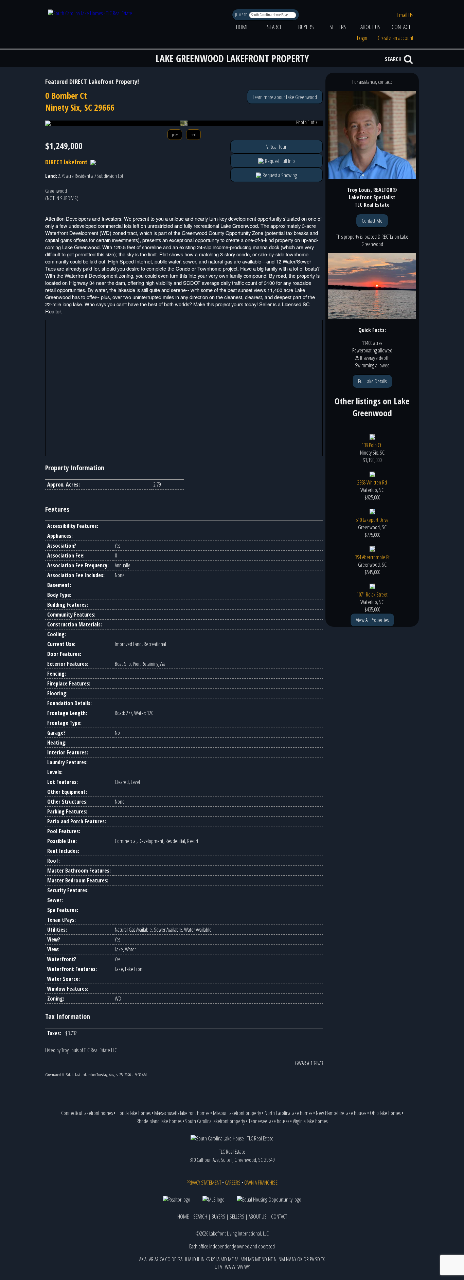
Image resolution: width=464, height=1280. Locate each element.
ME (231, 1259)
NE (270, 1259)
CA (162, 1259)
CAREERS (232, 1182)
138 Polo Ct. (372, 445)
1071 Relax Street (372, 594)
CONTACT (401, 27)
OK (299, 1259)
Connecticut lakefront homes (87, 1113)
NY (294, 1259)
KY (213, 1259)
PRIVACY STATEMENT (203, 1182)
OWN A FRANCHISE (261, 1182)
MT (258, 1259)
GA (179, 1259)
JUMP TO (241, 15)
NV (288, 1259)
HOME (242, 27)
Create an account (395, 38)
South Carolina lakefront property (215, 1121)
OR (306, 1259)
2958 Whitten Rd (372, 482)
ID (194, 1259)
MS (251, 1259)
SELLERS (337, 27)
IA (189, 1259)
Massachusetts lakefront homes (181, 1113)
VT (222, 1266)
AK (141, 1259)
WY (247, 1266)
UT (217, 1266)
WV (240, 1266)
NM (282, 1259)
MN (243, 1259)
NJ (276, 1259)
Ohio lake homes (385, 1113)
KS (208, 1259)
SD (317, 1259)
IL (198, 1259)
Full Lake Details (372, 381)
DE (174, 1259)
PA (312, 1259)
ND (264, 1259)
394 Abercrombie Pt (372, 557)
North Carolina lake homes (288, 1113)
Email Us (405, 15)
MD (223, 1259)
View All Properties (372, 620)
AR (151, 1259)
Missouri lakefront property (237, 1113)
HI (185, 1259)
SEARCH (275, 27)
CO (168, 1259)
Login (362, 38)
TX (323, 1259)
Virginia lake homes (310, 1121)
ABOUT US (370, 27)
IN (202, 1259)
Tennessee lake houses (269, 1121)
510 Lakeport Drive (372, 520)
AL (146, 1259)
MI (237, 1259)
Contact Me (372, 220)
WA (228, 1266)
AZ (157, 1259)
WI (234, 1266)
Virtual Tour (276, 146)
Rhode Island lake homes (159, 1121)
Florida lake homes (133, 1113)
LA (217, 1259)
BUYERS (306, 27)
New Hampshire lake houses (341, 1113)
